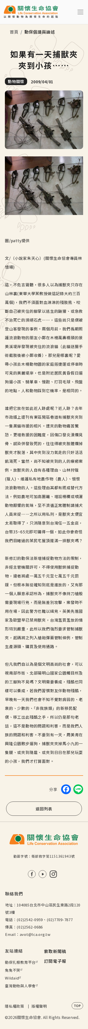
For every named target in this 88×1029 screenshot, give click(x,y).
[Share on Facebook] (66, 789)
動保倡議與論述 (39, 32)
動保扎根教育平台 (20, 962)
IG (53, 874)
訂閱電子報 (55, 961)
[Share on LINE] (78, 789)
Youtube (42, 874)
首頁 (14, 32)
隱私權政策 (14, 1006)
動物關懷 (16, 81)
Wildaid (12, 977)
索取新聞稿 (55, 951)
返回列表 (44, 809)
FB (32, 874)
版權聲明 (39, 1006)
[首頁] (31, 12)
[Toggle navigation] (80, 12)
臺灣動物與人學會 (20, 985)
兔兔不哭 (12, 970)
